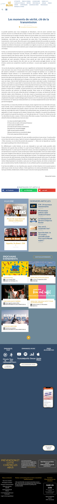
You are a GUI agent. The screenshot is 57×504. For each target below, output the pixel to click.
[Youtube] (19, 354)
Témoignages (44, 4)
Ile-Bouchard (36, 1)
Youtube (20, 358)
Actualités (17, 1)
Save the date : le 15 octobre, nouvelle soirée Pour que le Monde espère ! (45, 236)
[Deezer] (32, 354)
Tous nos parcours (12, 360)
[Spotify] (25, 354)
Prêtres (29, 3)
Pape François (36, 3)
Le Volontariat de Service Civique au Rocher (45, 221)
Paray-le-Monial (26, 1)
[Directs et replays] (5, 355)
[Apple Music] (38, 354)
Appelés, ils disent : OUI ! (15, 244)
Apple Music (38, 359)
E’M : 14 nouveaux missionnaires (45, 206)
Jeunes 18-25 (45, 1)
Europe (16, 4)
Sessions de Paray (34, 4)
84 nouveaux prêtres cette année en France (44, 213)
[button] (2, 9)
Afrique (44, 3)
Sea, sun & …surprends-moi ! (44, 228)
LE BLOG (9, 4)
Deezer (33, 358)
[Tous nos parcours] (11, 355)
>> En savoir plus (31, 467)
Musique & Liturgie (19, 6)
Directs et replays (6, 360)
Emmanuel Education (31, 27)
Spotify (26, 358)
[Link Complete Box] (14, 272)
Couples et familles (19, 3)
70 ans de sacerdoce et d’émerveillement (16, 220)
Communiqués (23, 4)
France (50, 3)
